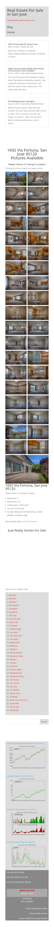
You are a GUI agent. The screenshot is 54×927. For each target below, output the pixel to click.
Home (11, 32)
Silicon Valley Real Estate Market (33, 918)
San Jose (13, 686)
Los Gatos (14, 639)
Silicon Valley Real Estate (36, 908)
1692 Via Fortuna (30, 521)
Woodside (14, 710)
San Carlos (14, 683)
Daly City (12, 615)
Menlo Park (15, 642)
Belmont (12, 598)
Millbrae (13, 646)
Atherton (13, 595)
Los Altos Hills (16, 635)
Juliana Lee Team (27, 890)
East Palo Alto (15, 619)
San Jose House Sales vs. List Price (21, 809)
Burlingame (14, 605)
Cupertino (13, 612)
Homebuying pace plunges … (22, 101)
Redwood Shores (17, 676)
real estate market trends (32, 73)
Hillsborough (15, 629)
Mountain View (16, 656)
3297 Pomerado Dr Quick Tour (23, 44)
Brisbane (13, 602)
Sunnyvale (14, 703)
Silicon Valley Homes (38, 913)
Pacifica (13, 663)
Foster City (13, 622)
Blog (10, 27)
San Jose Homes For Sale (17, 877)
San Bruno (14, 679)
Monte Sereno (16, 652)
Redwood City (16, 673)
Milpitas (13, 649)
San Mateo (14, 690)
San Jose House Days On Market (21, 842)
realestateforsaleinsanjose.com (21, 20)
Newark (13, 659)
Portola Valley (16, 669)
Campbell (13, 608)
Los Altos (14, 632)
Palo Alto (13, 666)
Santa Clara (15, 693)
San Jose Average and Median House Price (25, 743)
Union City (14, 707)
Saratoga (14, 696)
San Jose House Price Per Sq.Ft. (20, 776)
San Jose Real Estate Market (19, 882)
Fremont (13, 625)
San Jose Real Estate (15, 872)
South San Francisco (19, 700)
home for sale (27, 47)
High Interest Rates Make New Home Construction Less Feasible (26, 69)
